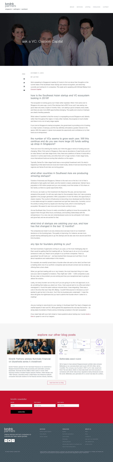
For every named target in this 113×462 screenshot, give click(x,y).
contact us (88, 436)
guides (64, 431)
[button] (24, 78)
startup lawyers (43, 436)
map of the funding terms (69, 446)
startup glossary (66, 441)
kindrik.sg (12, 5)
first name (37, 402)
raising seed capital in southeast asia (72, 444)
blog (86, 434)
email (12, 402)
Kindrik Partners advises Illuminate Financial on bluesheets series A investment (29, 360)
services (80, 7)
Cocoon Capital (36, 89)
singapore (8, 9)
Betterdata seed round (70, 358)
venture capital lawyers (45, 431)
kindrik (11, 430)
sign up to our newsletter (91, 439)
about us (88, 429)
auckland (25, 9)
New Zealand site (89, 441)
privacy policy (88, 444)
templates (65, 439)
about (72, 7)
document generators (68, 434)
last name (60, 402)
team (86, 431)
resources (96, 7)
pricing (87, 7)
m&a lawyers (43, 434)
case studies (65, 436)
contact (105, 7)
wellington (16, 9)
